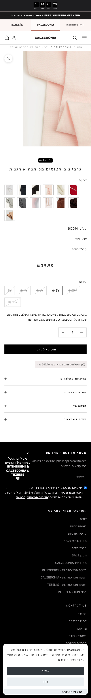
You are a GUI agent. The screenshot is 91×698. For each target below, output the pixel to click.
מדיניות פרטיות (77, 533)
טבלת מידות (79, 249)
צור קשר (81, 629)
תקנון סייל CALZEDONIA (71, 563)
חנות (79, 47)
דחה (45, 681)
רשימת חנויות (78, 526)
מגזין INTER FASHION (72, 592)
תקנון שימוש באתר (75, 541)
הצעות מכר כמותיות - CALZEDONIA (64, 577)
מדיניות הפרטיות (72, 692)
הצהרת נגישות (77, 636)
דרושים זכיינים (77, 621)
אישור (45, 671)
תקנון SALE (79, 555)
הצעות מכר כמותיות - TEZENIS (67, 585)
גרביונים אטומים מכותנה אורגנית (29, 47)
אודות (83, 519)
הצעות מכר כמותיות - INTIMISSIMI (64, 570)
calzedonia (63, 47)
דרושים (82, 614)
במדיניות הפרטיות (69, 660)
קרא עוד (20, 497)
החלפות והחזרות (76, 643)
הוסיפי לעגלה (45, 349)
